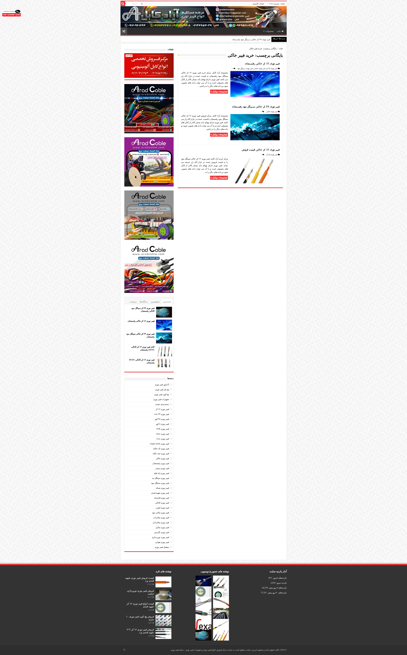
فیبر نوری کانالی (162, 503)
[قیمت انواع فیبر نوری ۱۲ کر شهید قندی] (163, 607)
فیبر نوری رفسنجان (160, 463)
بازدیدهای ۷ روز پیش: (277, 588)
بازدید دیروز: (281, 583)
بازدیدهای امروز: (279, 578)
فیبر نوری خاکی (259, 68)
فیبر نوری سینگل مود (245, 68)
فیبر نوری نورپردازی (160, 537)
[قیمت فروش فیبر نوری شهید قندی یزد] (163, 582)
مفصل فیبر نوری (162, 547)
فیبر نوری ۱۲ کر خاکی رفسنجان (262, 63)
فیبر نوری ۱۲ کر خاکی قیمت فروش (261, 149)
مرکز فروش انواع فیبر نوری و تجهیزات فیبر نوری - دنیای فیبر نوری (199, 650)
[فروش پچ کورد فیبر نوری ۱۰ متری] (163, 620)
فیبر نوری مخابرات (161, 517)
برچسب (133, 301)
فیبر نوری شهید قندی (160, 493)
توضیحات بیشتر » (219, 92)
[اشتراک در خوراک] (179, 55)
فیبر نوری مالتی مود (160, 512)
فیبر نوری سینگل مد (160, 478)
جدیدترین (167, 301)
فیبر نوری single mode (159, 443)
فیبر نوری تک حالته (161, 448)
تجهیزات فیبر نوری (161, 399)
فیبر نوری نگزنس (161, 532)
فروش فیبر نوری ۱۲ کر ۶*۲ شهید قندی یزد (140, 631)
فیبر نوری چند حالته (161, 453)
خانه (279, 31)
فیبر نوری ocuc (162, 439)
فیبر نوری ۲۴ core (161, 414)
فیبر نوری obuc (162, 434)
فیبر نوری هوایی (162, 542)
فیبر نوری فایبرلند (161, 498)
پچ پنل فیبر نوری (162, 389)
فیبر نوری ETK (162, 429)
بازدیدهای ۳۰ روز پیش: (277, 592)
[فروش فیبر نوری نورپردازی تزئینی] (163, 594)
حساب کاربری (258, 4)
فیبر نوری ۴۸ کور (162, 419)
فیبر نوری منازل (162, 527)
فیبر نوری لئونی (162, 507)
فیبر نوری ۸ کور (162, 424)
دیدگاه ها (144, 301)
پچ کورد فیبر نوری (161, 394)
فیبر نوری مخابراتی (161, 522)
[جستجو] (123, 3)
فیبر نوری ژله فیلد (161, 473)
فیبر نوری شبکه (162, 488)
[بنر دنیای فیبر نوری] (204, 16)
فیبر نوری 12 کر (272, 68)
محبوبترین (155, 301)
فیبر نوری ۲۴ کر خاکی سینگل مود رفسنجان (251, 39)
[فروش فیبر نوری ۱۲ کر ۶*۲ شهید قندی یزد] (163, 633)
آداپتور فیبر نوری (162, 384)
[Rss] (142, 4)
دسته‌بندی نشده (162, 404)
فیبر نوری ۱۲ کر (162, 409)
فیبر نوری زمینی (162, 468)
